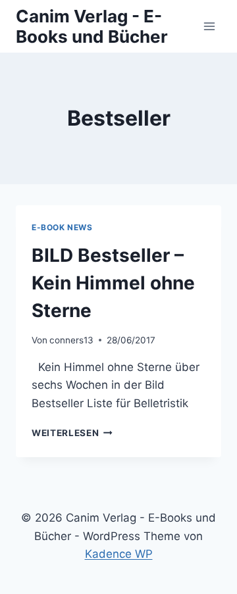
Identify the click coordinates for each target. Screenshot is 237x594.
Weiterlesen (72, 433)
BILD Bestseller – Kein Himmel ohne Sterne (113, 283)
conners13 (71, 340)
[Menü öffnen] (209, 26)
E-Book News (62, 227)
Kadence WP (119, 553)
